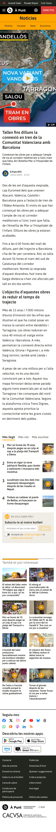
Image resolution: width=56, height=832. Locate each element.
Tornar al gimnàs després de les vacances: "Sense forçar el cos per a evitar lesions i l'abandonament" (41, 692)
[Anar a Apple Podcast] (18, 727)
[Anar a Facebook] (4, 720)
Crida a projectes (37, 777)
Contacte (6, 760)
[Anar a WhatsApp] (4, 727)
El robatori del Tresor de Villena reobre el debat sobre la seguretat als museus (40, 654)
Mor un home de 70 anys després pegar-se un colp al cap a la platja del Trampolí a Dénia (13, 622)
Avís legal (34, 788)
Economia (45, 25)
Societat (21, 25)
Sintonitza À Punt (37, 766)
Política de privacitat (12, 797)
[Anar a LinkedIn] (25, 727)
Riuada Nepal (31, 3)
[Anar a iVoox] (11, 727)
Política (8, 25)
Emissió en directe (11, 771)
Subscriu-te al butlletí (12, 777)
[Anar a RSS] (31, 727)
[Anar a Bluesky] (39, 720)
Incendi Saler (14, 3)
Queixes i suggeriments (40, 771)
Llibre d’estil (35, 783)
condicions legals (32, 534)
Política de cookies (38, 797)
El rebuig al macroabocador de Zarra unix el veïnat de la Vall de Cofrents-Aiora (40, 589)
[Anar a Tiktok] (25, 720)
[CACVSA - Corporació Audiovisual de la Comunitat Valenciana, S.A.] (24, 815)
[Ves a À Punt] (16, 10)
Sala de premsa (9, 766)
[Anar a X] (11, 720)
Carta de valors (9, 783)
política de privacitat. (22, 538)
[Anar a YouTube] (32, 720)
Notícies (28, 18)
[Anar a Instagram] (18, 720)
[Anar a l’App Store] (35, 740)
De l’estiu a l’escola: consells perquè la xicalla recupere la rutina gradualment (12, 689)
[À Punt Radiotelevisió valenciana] (18, 807)
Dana (32, 25)
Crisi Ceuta (46, 3)
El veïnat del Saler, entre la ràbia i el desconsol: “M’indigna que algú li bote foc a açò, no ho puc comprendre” (14, 589)
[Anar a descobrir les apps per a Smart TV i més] (27, 749)
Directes (48, 10)
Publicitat (34, 760)
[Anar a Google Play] (12, 740)
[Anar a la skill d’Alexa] (7, 749)
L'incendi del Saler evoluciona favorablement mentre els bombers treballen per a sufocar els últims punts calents (14, 657)
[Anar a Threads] (45, 720)
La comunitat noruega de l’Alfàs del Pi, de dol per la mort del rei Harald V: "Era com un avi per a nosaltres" (40, 622)
